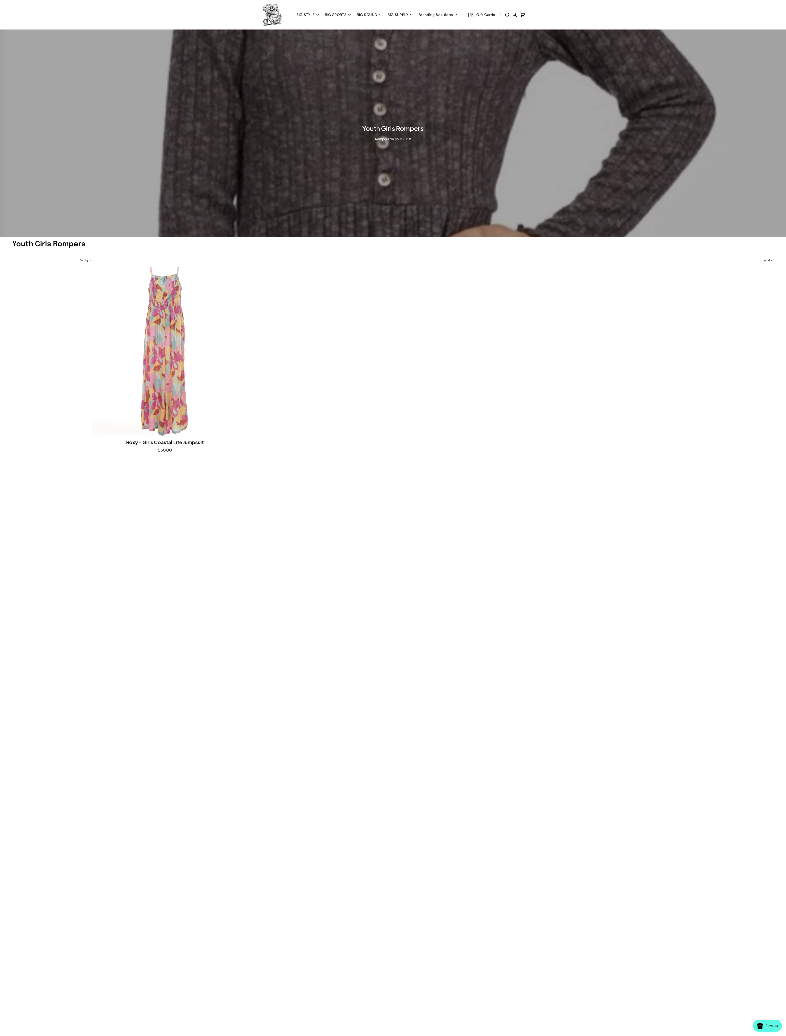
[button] (369, 15)
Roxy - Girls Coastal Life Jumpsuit (165, 442)
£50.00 (165, 450)
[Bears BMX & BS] (271, 14)
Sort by (84, 260)
